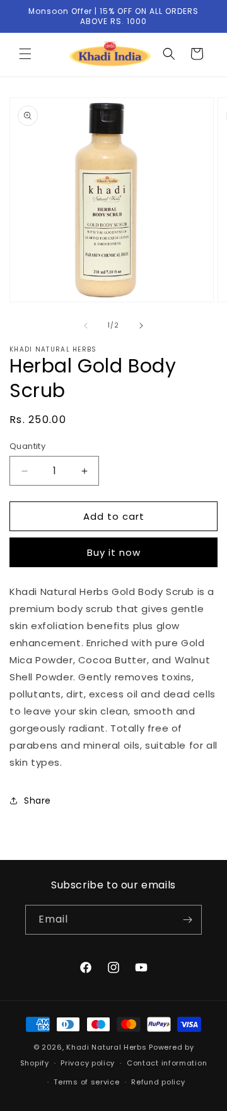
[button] (25, 54)
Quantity (27, 446)
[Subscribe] (187, 920)
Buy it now (114, 552)
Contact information (167, 1063)
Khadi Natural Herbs (106, 1047)
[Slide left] (86, 326)
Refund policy (158, 1082)
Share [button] (37, 800)
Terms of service (86, 1082)
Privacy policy (88, 1063)
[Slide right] (141, 326)
